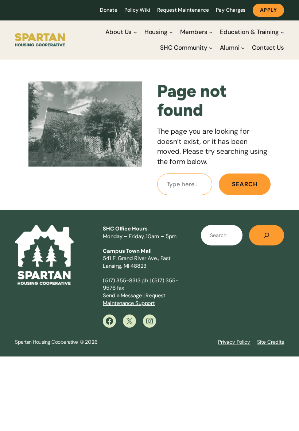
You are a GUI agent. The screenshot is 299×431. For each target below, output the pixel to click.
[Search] (266, 235)
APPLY (268, 10)
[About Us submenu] (135, 32)
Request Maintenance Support (134, 299)
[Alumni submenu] (243, 48)
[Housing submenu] (171, 32)
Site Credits (270, 342)
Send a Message (122, 295)
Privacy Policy (234, 342)
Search (244, 184)
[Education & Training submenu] (282, 32)
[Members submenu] (211, 32)
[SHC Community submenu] (211, 48)
